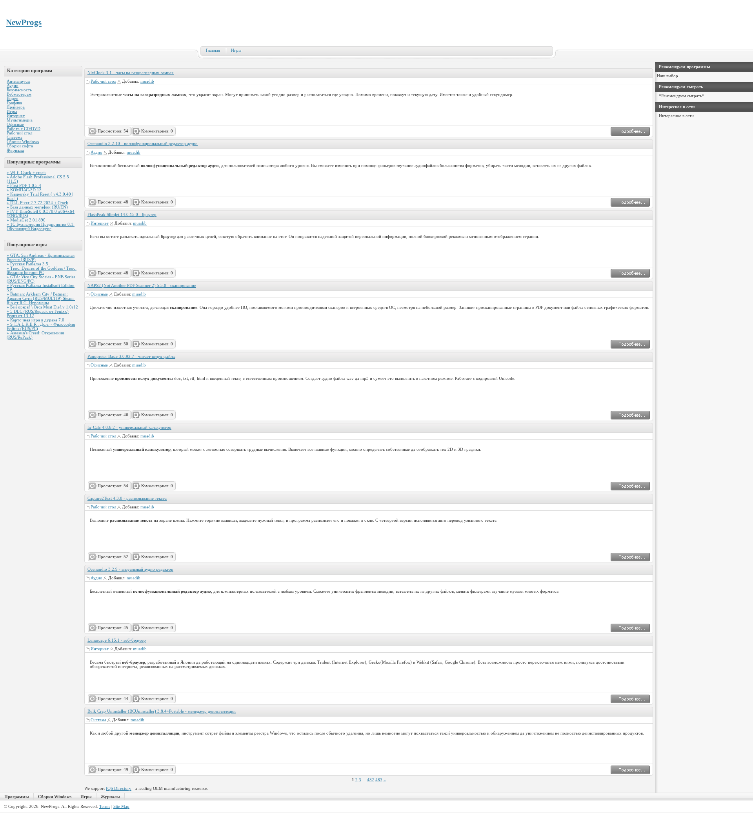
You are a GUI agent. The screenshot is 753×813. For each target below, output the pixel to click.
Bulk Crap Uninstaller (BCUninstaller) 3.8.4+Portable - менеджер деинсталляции (161, 711)
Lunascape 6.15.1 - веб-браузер (116, 640)
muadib (147, 81)
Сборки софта (20, 146)
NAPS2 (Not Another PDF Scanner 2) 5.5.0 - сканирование (141, 285)
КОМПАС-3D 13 (24, 190)
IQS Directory (118, 788)
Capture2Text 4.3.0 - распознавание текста (127, 498)
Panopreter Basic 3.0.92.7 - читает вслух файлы (131, 356)
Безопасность (19, 90)
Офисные (15, 124)
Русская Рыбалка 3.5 (27, 264)
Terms (104, 806)
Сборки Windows (23, 142)
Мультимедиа (20, 120)
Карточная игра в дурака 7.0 (35, 320)
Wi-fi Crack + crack (26, 173)
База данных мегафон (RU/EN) (37, 207)
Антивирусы (18, 81)
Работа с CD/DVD (23, 129)
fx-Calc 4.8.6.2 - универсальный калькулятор (129, 427)
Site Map (121, 806)
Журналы (15, 150)
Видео (12, 98)
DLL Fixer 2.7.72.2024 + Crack (37, 203)
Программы (16, 796)
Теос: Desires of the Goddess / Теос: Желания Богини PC (41, 270)
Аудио (12, 85)
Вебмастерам (19, 94)
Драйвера (16, 107)
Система (14, 137)
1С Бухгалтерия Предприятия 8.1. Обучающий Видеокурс (41, 226)
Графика (14, 103)
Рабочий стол (19, 133)
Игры (236, 50)
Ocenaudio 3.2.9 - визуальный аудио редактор (130, 569)
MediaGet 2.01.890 (26, 220)
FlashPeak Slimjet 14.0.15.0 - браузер (121, 214)
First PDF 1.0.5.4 (24, 185)
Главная (213, 50)
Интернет (16, 116)
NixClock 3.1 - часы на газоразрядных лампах (130, 73)
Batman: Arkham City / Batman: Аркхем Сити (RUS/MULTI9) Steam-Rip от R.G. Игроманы (41, 298)
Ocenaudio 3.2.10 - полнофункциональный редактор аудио (142, 144)
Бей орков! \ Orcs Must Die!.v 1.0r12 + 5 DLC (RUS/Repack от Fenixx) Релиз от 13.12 (42, 311)
